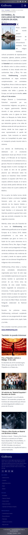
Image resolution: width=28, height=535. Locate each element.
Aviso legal (9, 533)
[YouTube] (12, 471)
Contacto (4, 480)
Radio (3, 486)
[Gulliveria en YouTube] (25, 1)
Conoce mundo (5, 501)
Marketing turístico (6, 483)
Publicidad (4, 519)
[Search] (25, 6)
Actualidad (7, 10)
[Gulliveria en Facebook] (20, 1)
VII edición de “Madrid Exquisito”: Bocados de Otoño (14, 393)
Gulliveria (5, 22)
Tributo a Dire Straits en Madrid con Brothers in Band (13, 432)
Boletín (3, 489)
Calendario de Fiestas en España (9, 506)
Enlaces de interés (6, 504)
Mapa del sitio (5, 524)
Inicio (3, 10)
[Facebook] (6, 471)
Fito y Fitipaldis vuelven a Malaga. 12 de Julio (11, 359)
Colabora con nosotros (7, 522)
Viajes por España (6, 498)
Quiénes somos (5, 477)
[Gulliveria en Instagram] (23, 1)
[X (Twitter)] (3, 471)
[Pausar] (14, 24)
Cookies (19, 533)
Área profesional (6, 516)
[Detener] (17, 24)
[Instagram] (9, 471)
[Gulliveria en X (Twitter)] (18, 1)
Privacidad (15, 533)
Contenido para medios (7, 513)
